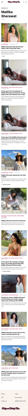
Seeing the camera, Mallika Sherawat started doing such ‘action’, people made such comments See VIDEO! (13, 299)
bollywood (4, 215)
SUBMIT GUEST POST (20, 401)
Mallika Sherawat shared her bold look (13, 220)
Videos (16, 394)
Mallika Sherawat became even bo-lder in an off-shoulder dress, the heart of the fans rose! (13, 373)
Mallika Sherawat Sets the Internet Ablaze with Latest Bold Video (12, 47)
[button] (2, 2)
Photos (20, 87)
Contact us (4, 401)
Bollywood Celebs (13, 87)
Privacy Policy (18, 397)
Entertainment (4, 44)
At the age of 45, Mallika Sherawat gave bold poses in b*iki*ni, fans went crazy (14, 138)
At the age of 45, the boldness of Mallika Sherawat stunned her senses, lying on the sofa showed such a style (13, 92)
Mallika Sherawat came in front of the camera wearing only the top (13, 333)
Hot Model (3, 217)
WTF (2, 397)
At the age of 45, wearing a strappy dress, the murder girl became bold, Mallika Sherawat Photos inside (12, 263)
